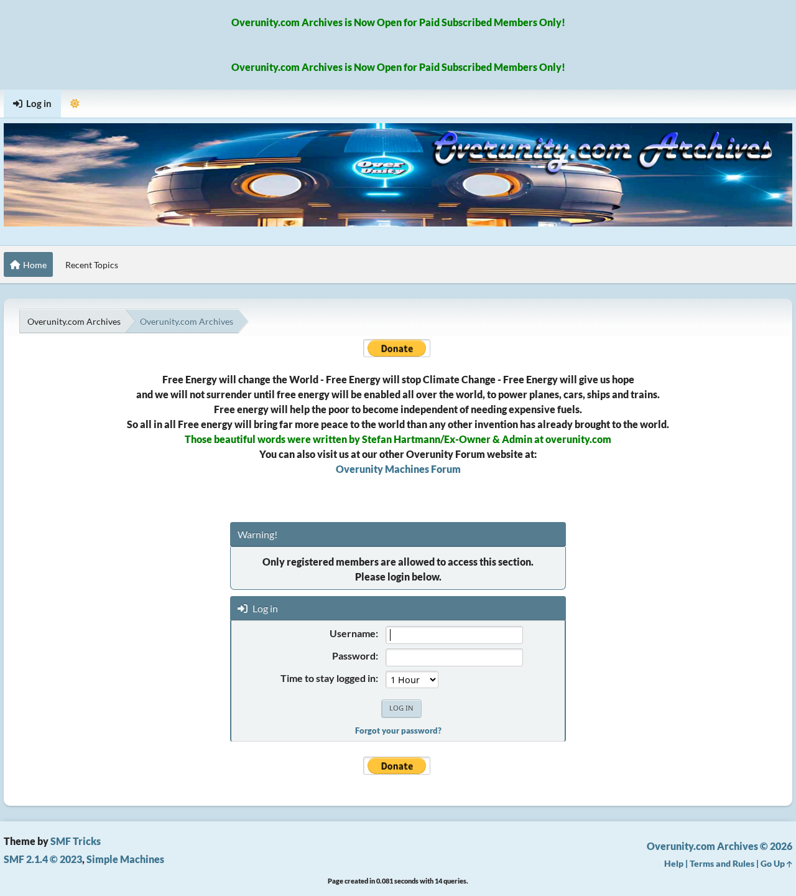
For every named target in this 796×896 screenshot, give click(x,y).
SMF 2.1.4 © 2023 (43, 859)
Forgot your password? (398, 730)
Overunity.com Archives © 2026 (719, 846)
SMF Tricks (75, 841)
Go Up (774, 863)
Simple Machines (125, 859)
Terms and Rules (722, 863)
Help (673, 863)
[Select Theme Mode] (75, 104)
